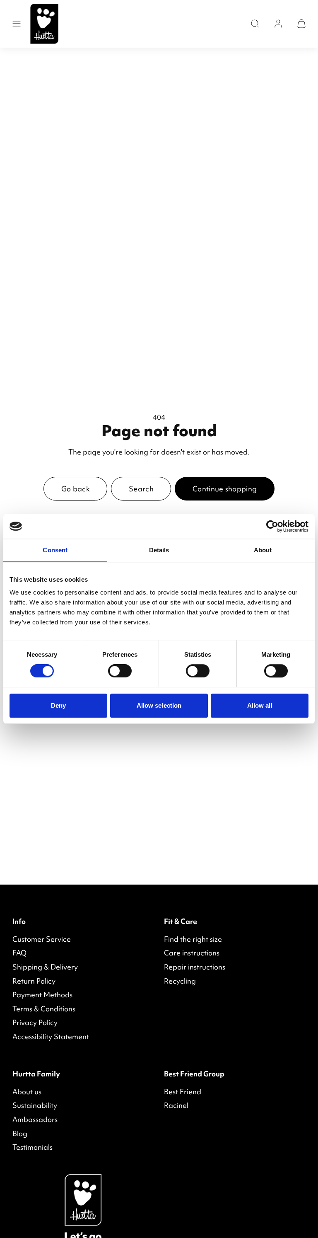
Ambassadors (35, 1119)
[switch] (120, 670)
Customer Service (41, 939)
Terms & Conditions (43, 1008)
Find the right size (193, 939)
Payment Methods (42, 994)
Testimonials (32, 1147)
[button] (16, 24)
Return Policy (33, 981)
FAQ (19, 953)
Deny (58, 705)
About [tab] (263, 550)
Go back (75, 488)
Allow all (259, 705)
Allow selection (159, 705)
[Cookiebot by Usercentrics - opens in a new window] (272, 526)
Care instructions (191, 953)
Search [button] (141, 488)
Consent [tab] (55, 550)
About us (26, 1091)
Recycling (180, 981)
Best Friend (182, 1091)
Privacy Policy (35, 1022)
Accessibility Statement (50, 1036)
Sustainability (34, 1105)
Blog (19, 1133)
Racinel (176, 1105)
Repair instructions (194, 967)
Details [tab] (159, 550)
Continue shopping (225, 488)
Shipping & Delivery (45, 967)
